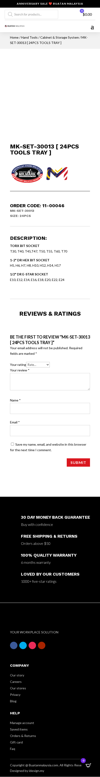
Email (15, 422)
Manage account (22, 723)
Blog (13, 701)
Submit (78, 462)
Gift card (16, 742)
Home (14, 37)
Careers (16, 682)
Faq (12, 749)
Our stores (18, 688)
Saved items (19, 729)
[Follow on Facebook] (13, 645)
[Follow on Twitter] (23, 645)
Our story (17, 675)
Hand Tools (29, 37)
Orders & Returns (23, 736)
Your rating (18, 365)
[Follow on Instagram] (32, 645)
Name (15, 400)
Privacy (15, 695)
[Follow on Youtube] (41, 645)
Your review (20, 370)
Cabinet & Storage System (59, 37)
